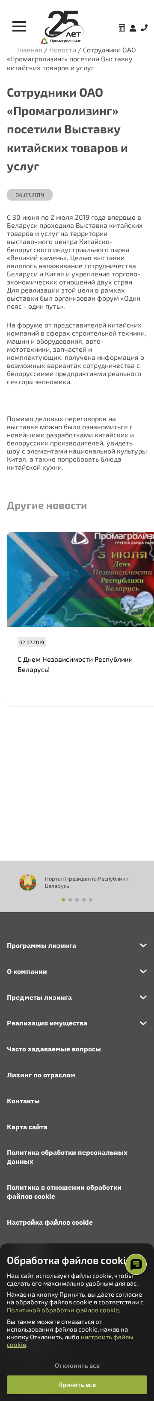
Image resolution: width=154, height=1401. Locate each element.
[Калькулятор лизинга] (122, 29)
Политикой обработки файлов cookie (63, 1310)
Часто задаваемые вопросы (54, 1049)
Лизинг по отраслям (41, 1075)
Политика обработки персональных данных (67, 1157)
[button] (63, 899)
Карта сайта (27, 1127)
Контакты (23, 1101)
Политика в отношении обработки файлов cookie (64, 1191)
